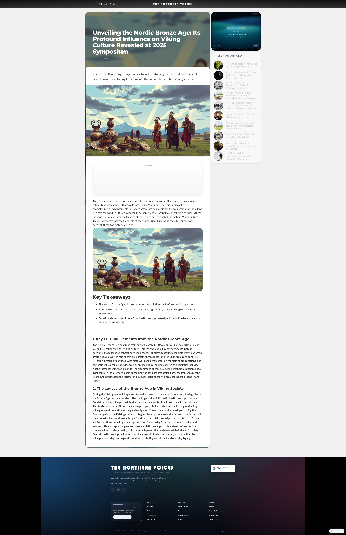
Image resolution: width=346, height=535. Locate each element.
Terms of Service (214, 519)
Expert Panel (182, 511)
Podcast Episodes (183, 515)
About (180, 519)
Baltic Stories (151, 519)
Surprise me (337, 531)
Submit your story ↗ (122, 517)
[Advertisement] (149, 179)
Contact (211, 506)
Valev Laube (121, 531)
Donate (232, 531)
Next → (256, 45)
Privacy (220, 531)
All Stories (150, 506)
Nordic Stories (151, 515)
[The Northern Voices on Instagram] (118, 490)
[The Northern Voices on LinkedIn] (124, 490)
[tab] (218, 45)
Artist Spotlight (183, 506)
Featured (150, 511)
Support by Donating (215, 511)
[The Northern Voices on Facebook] (113, 490)
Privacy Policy (213, 515)
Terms (227, 531)
